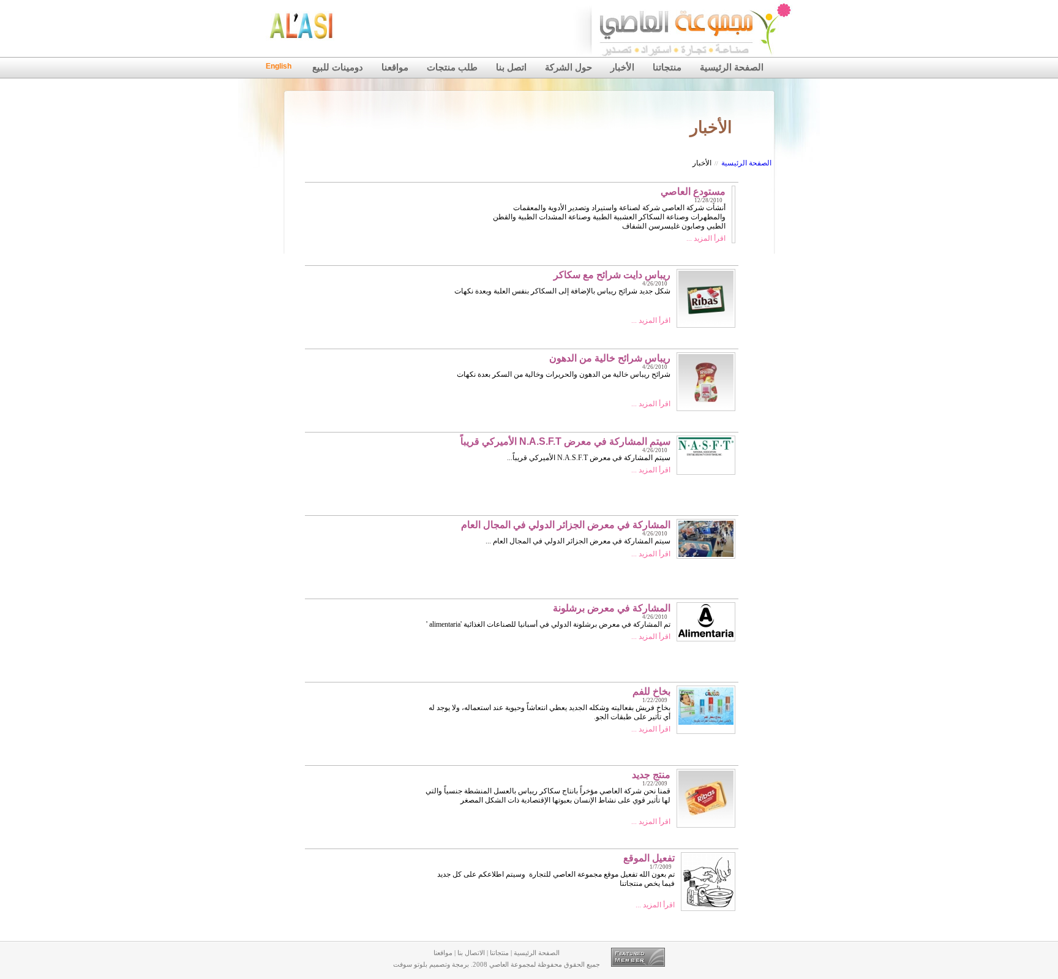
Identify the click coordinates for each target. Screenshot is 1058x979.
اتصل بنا (511, 67)
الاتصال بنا (471, 953)
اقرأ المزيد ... (706, 238)
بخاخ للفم (651, 691)
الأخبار (622, 67)
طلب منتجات (452, 67)
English (278, 66)
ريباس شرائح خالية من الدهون (609, 358)
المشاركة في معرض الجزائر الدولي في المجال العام (565, 525)
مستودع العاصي (693, 191)
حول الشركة (568, 67)
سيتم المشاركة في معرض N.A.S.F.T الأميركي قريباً (565, 441)
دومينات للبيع (337, 67)
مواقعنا (394, 67)
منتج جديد (651, 774)
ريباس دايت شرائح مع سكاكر (611, 275)
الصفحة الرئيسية (731, 67)
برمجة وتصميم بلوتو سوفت (431, 964)
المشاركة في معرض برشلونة (611, 608)
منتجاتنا (667, 67)
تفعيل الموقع (649, 858)
